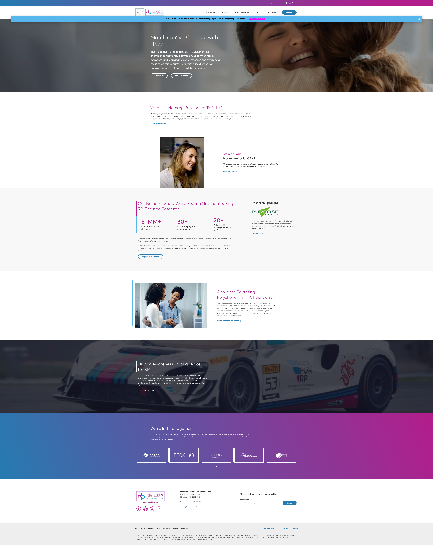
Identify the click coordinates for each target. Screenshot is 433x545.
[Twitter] (152, 508)
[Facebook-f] (138, 508)
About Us (259, 12)
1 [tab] (216, 466)
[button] (419, 19)
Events (281, 3)
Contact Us (293, 3)
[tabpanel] (151, 455)
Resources (224, 12)
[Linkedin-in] (159, 508)
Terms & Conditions (290, 528)
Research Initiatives (242, 12)
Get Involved (272, 12)
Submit (289, 503)
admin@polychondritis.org (190, 507)
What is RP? (211, 12)
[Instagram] (145, 508)
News (272, 3)
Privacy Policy (269, 528)
